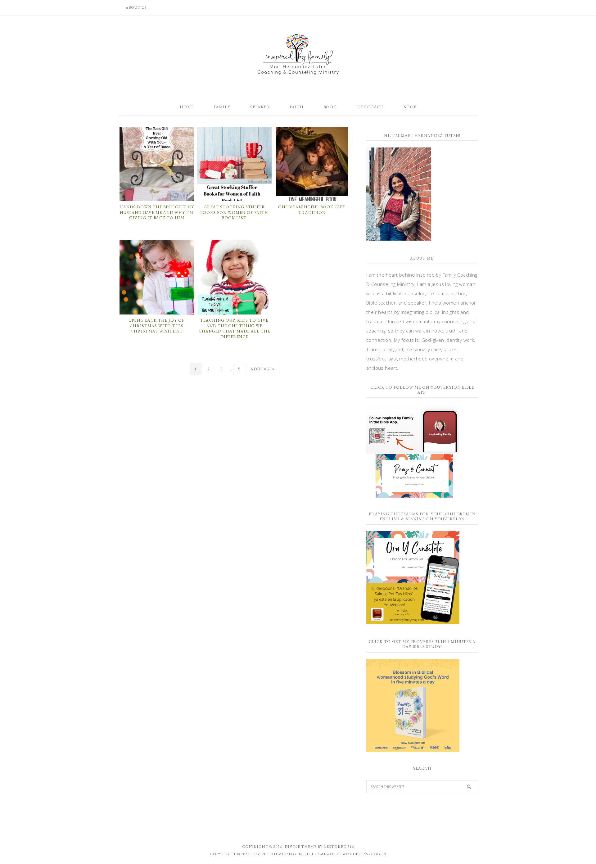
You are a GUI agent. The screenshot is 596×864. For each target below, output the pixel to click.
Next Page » (262, 369)
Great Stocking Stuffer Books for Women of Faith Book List (234, 212)
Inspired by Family (298, 54)
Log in (378, 854)
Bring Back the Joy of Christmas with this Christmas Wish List (156, 326)
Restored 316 (338, 846)
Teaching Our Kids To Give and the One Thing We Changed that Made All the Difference (234, 328)
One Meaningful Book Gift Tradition (311, 209)
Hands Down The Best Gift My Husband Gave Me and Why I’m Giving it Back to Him (157, 212)
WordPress (355, 854)
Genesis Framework (316, 854)
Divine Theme (268, 854)
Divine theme (301, 846)
